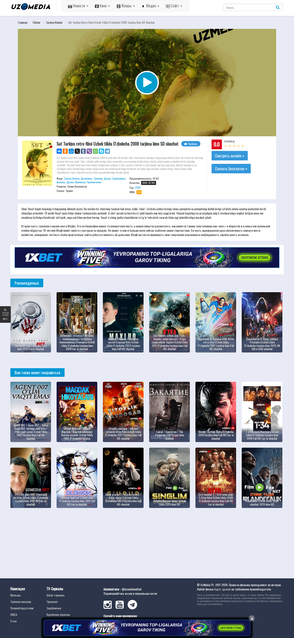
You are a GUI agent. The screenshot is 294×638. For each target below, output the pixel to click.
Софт (175, 5)
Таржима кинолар (20, 601)
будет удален (222, 589)
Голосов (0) (229, 141)
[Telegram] (107, 151)
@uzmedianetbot (132, 589)
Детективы (86, 178)
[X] (77, 151)
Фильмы (15, 595)
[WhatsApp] (95, 151)
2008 (138, 187)
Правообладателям (22, 608)
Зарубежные (53, 608)
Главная (22, 22)
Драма (70, 182)
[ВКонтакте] (59, 151)
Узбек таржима (55, 595)
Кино (103, 5)
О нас (13, 621)
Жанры (126, 5)
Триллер (98, 178)
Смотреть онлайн (228, 155)
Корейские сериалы (58, 614)
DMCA (13, 614)
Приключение (94, 182)
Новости (79, 5)
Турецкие (51, 601)
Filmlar (36, 22)
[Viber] (89, 151)
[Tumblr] (83, 151)
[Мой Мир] (71, 151)
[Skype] (101, 151)
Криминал (80, 182)
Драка (107, 178)
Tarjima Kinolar (54, 22)
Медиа (151, 5)
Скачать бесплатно (230, 168)
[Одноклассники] (65, 151)
